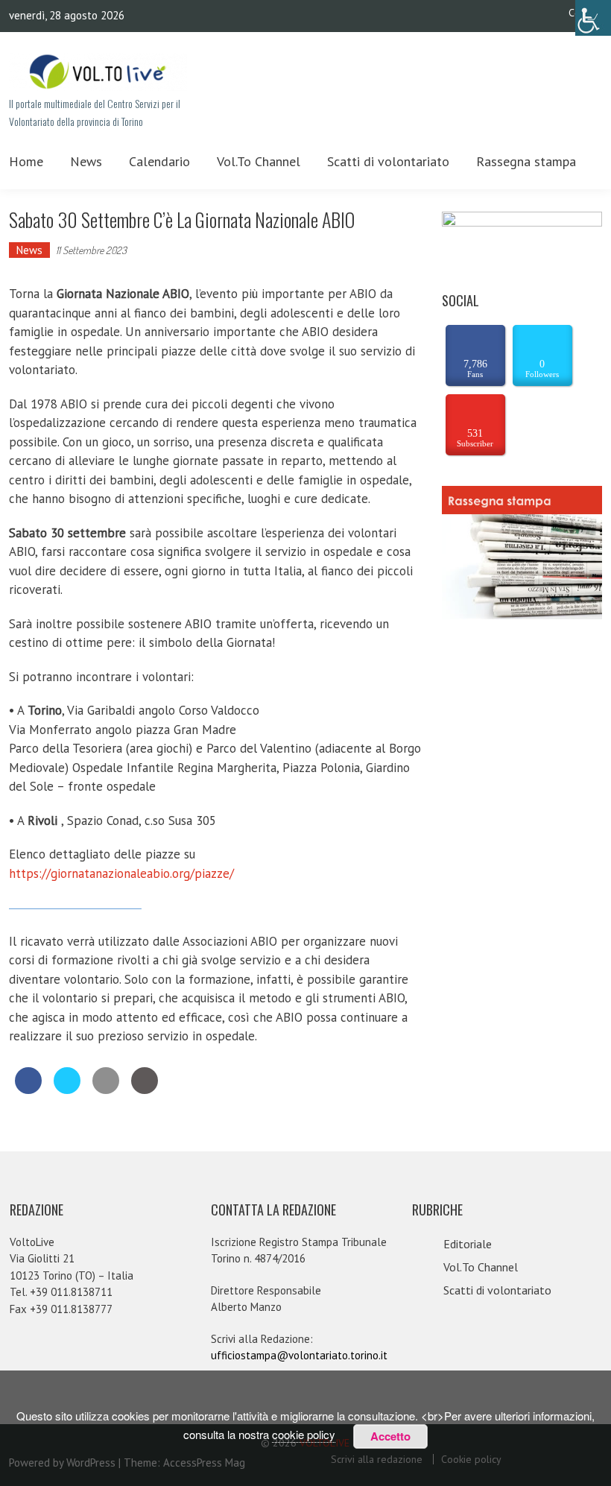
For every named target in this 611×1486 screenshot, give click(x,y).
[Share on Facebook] (28, 1089)
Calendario (159, 161)
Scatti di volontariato (388, 161)
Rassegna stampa (526, 161)
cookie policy (303, 1434)
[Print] (144, 1089)
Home (26, 161)
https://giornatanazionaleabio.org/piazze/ (121, 873)
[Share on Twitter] (67, 1089)
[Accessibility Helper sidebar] (593, 18)
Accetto (390, 1436)
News (86, 161)
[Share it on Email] (105, 1089)
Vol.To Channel (258, 161)
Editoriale (467, 1243)
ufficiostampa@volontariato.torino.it (299, 1355)
